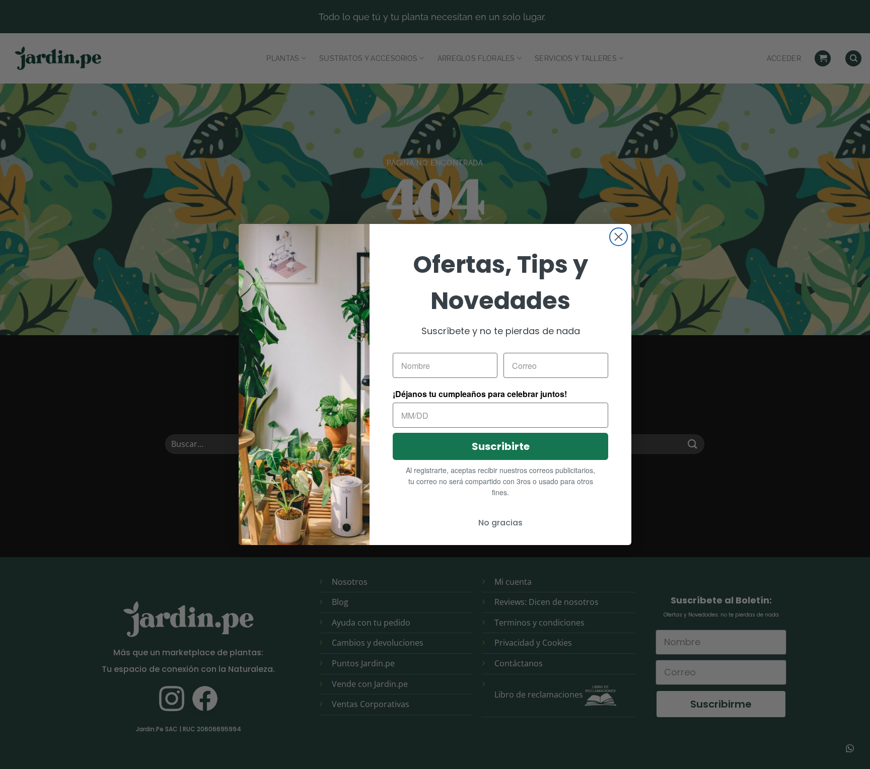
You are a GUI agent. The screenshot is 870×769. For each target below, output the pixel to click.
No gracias (500, 522)
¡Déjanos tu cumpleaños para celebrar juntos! (480, 394)
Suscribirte (501, 446)
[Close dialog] (618, 237)
